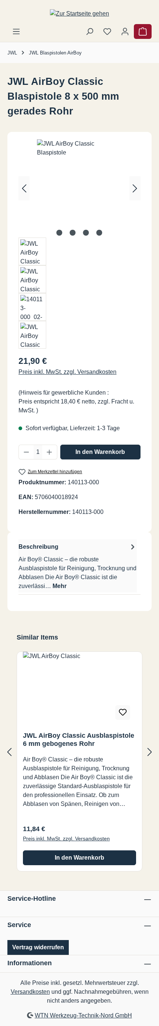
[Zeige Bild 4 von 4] (99, 233)
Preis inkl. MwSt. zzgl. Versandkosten (67, 372)
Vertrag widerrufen (38, 947)
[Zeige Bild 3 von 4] (86, 233)
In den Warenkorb (100, 452)
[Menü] (16, 31)
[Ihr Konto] (125, 31)
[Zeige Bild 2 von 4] (73, 233)
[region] (79, 244)
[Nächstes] (135, 188)
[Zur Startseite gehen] (79, 13)
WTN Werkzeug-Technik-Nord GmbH (83, 1015)
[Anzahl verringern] (26, 452)
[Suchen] (89, 31)
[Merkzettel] (107, 31)
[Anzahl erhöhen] (49, 452)
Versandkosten (30, 992)
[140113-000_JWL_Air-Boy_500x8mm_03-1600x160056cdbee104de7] (79, 181)
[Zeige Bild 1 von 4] (59, 233)
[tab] (77, 565)
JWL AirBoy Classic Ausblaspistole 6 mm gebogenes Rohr (78, 739)
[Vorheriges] (24, 188)
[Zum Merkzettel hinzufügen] (122, 712)
